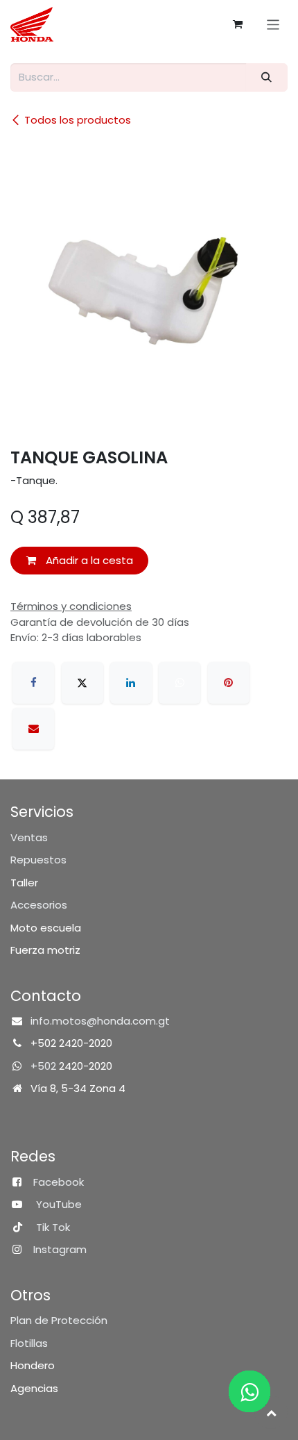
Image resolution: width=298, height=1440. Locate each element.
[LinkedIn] (131, 683)
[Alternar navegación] (273, 24)
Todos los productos (77, 120)
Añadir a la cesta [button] (88, 560)
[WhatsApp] (179, 683)
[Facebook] (33, 683)
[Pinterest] (228, 683)
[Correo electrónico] (33, 729)
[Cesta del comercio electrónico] (238, 24)
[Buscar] (267, 77)
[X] (82, 683)
